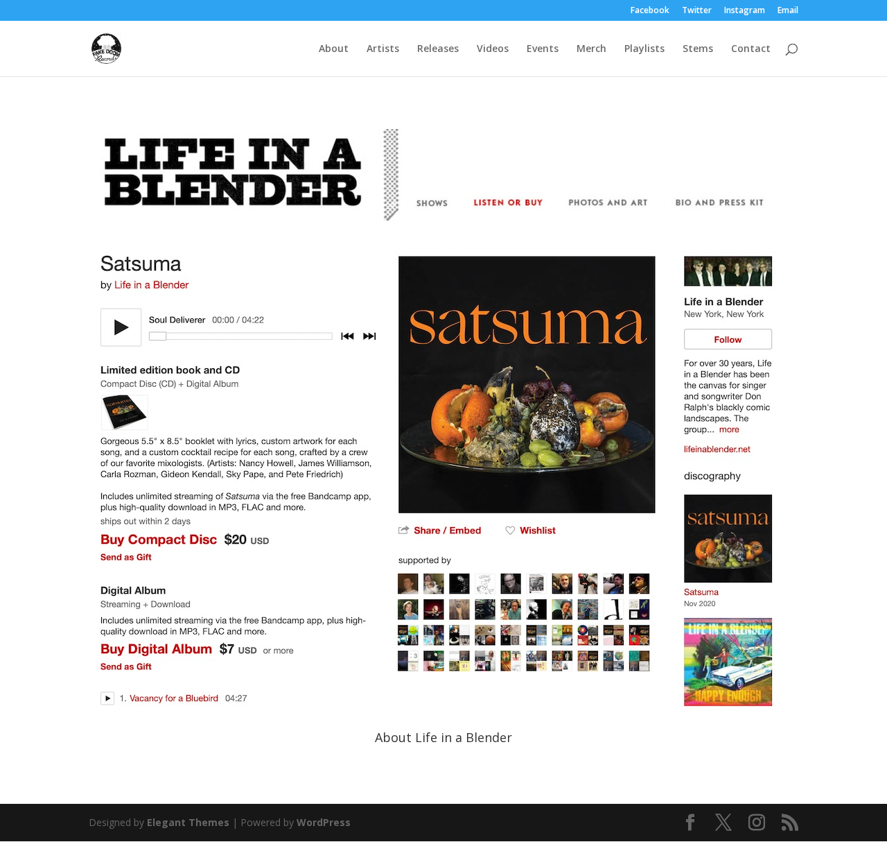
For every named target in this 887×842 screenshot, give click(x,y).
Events (543, 49)
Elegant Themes (188, 822)
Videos (493, 49)
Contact (751, 49)
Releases (438, 49)
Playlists (644, 49)
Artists (383, 49)
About (334, 49)
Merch (591, 49)
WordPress (324, 822)
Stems (698, 49)
